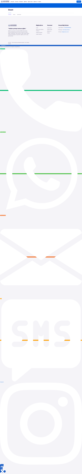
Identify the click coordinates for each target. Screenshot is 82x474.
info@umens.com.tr (65, 31)
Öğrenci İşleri (49, 29)
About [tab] (14, 14)
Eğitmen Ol (49, 31)
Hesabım (78, 1)
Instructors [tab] (19, 14)
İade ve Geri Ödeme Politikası (39, 30)
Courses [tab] (9, 14)
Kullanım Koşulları (39, 32)
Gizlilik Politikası (39, 34)
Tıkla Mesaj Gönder (66, 29)
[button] (73, 10)
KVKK (37, 27)
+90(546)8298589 (67, 27)
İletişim (48, 32)
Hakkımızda (49, 27)
